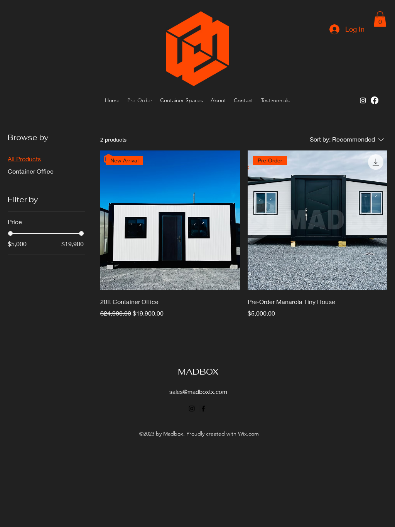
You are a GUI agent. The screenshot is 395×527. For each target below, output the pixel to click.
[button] (380, 19)
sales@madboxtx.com (198, 391)
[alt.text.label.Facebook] (374, 100)
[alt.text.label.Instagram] (363, 100)
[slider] (10, 233)
